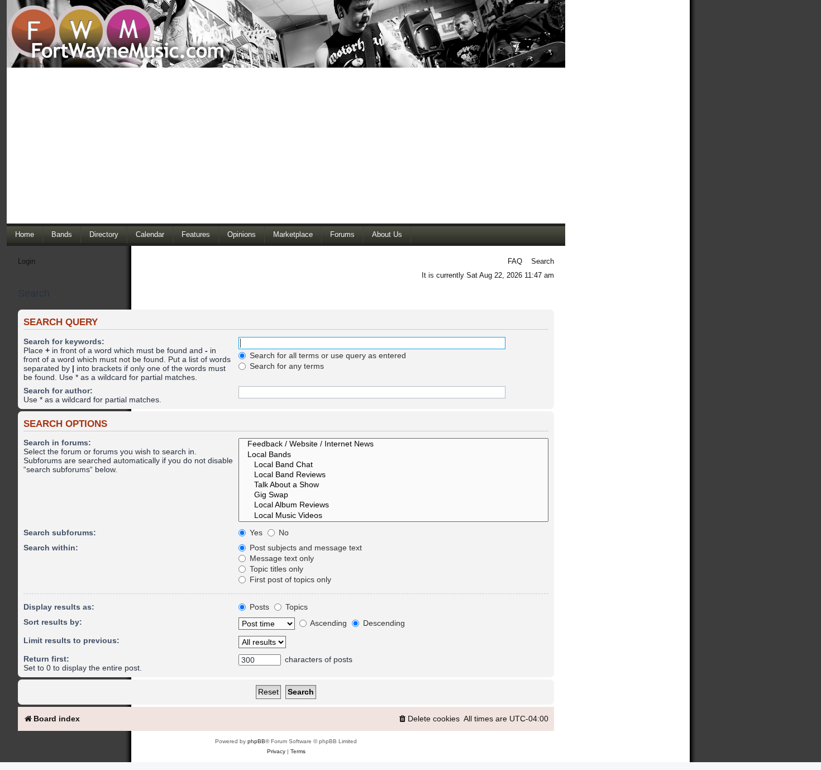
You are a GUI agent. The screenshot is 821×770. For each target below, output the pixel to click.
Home (24, 234)
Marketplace (293, 234)
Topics (295, 606)
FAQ (515, 261)
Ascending (327, 623)
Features (196, 234)
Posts (258, 606)
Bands (61, 234)
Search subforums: (59, 532)
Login (26, 261)
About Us (387, 234)
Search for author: (58, 390)
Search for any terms (285, 366)
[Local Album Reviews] (393, 505)
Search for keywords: (63, 341)
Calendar (150, 234)
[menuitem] (429, 719)
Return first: (46, 658)
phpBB (256, 741)
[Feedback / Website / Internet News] (393, 444)
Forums (342, 234)
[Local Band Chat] (393, 465)
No (282, 532)
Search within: (50, 547)
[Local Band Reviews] (393, 475)
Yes (254, 532)
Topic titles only (275, 568)
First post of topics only (289, 579)
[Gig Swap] (393, 495)
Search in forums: (57, 442)
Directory (103, 234)
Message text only (280, 558)
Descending (383, 623)
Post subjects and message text (304, 547)
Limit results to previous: (71, 640)
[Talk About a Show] (393, 485)
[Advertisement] (286, 145)
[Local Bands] (393, 455)
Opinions (241, 234)
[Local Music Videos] (393, 516)
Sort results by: (52, 621)
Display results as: (58, 606)
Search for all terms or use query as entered (326, 355)
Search (542, 261)
